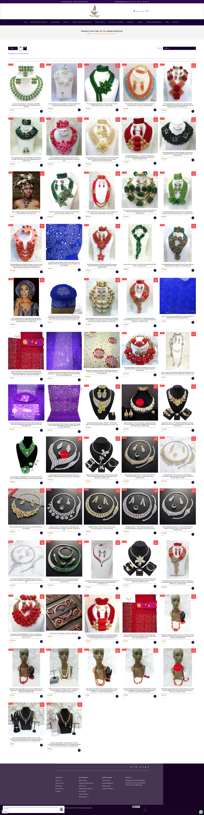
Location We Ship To (108, 788)
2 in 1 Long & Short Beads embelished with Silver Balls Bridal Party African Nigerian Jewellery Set (177, 373)
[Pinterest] (138, 1)
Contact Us (58, 786)
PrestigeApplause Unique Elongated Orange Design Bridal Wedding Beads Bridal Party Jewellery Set (102, 266)
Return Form (82, 786)
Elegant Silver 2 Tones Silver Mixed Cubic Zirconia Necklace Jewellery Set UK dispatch (140, 527)
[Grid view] (20, 48)
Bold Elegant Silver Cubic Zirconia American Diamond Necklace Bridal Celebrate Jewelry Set (64, 475)
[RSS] (148, 1)
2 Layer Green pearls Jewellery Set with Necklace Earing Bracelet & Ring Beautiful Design (26, 105)
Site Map (58, 791)
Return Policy (83, 780)
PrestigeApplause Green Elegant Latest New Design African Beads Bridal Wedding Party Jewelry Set (26, 159)
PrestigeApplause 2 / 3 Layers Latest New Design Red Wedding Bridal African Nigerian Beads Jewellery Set (140, 157)
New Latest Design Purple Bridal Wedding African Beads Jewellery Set (26, 212)
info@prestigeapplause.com (123, 1)
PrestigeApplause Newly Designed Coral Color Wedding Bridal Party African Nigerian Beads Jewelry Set (140, 369)
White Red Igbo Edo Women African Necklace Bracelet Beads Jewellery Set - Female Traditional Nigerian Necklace (64, 690)
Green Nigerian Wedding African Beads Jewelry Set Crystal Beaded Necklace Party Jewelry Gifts (26, 477)
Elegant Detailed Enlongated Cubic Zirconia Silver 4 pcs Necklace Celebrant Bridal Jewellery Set (26, 580)
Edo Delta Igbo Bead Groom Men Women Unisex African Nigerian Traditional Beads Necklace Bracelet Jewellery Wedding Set (102, 690)
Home (89, 33)
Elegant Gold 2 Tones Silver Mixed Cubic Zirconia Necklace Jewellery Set (102, 527)
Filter (12, 48)
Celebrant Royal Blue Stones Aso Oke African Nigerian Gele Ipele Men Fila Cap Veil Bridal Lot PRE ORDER (64, 264)
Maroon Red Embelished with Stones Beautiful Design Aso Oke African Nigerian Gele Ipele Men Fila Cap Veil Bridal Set (140, 636)
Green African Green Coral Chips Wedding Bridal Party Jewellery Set (140, 265)
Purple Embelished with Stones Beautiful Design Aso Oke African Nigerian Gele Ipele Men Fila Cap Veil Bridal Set (64, 425)
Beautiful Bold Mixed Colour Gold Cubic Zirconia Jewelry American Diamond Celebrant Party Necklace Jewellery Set (140, 580)
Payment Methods (107, 783)
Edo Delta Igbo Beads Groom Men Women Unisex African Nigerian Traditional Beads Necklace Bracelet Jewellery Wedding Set (139, 690)
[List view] (25, 48)
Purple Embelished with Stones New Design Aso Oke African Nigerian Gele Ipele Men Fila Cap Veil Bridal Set (26, 424)
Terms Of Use (59, 783)
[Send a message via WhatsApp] (201, 812)
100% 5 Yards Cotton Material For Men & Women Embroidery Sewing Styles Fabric (178, 317)
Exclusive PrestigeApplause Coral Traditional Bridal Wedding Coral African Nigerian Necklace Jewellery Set (26, 635)
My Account (82, 791)
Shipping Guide (106, 786)
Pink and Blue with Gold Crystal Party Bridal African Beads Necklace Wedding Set (140, 104)
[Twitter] (134, 1)
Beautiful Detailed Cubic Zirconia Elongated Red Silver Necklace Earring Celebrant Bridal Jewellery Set (102, 582)
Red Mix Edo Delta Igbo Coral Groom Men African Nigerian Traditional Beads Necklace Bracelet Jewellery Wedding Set (26, 690)
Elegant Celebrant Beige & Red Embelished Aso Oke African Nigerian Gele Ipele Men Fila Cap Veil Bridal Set (102, 372)
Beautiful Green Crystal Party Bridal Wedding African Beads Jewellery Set (64, 212)
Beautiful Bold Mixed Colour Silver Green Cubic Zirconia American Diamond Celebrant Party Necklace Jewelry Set (102, 476)
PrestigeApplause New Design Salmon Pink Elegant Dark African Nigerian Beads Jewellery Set (64, 159)
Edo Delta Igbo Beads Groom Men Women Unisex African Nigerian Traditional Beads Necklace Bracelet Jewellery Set (177, 690)
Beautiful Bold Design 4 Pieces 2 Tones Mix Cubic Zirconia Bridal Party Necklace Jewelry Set (102, 423)
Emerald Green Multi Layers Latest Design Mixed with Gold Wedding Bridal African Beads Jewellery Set (140, 212)
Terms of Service (84, 794)
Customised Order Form (86, 788)
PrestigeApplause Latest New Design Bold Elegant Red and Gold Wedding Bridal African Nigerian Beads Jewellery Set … (177, 105)
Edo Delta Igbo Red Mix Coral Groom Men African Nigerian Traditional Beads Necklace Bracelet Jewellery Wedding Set (177, 636)
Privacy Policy (59, 788)
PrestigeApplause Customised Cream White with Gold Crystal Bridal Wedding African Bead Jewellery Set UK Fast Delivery (102, 159)
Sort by (160, 48)
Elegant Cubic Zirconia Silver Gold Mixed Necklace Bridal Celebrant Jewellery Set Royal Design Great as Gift (178, 476)
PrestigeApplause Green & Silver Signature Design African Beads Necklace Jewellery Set (177, 212)
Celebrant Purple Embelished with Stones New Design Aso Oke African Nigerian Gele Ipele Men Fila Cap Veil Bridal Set (64, 374)
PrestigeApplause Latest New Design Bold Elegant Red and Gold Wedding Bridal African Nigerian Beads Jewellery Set (26, 320)
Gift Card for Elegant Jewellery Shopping (64, 633)
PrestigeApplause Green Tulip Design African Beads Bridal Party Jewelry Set (102, 104)
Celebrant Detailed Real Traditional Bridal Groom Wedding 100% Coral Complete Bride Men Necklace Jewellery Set (139, 320)
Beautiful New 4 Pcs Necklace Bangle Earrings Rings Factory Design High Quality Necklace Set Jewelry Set (178, 424)
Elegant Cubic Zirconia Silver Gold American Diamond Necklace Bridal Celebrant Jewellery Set (64, 528)
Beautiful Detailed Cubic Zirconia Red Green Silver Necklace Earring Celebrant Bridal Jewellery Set (64, 580)
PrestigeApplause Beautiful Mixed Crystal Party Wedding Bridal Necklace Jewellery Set (178, 265)
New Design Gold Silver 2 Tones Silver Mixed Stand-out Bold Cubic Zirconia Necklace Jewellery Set (140, 476)
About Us (58, 780)
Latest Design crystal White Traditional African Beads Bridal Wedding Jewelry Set (64, 104)
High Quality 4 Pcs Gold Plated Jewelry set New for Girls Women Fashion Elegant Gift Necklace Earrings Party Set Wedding (140, 424)
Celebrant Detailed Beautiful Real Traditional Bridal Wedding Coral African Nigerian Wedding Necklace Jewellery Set (178, 582)
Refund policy (83, 797)
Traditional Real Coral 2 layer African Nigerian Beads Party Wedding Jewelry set (102, 212)
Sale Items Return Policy (86, 783)
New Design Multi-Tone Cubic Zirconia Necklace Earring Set (26, 527)
